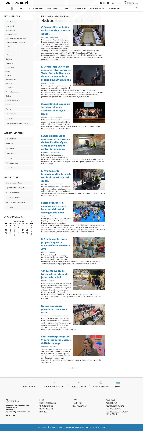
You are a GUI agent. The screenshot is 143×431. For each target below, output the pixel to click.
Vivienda (8, 71)
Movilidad (9, 84)
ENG (120, 3)
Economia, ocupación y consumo (15, 51)
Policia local (9, 88)
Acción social (10, 26)
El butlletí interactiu (101, 387)
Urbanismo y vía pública (13, 100)
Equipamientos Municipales (15, 188)
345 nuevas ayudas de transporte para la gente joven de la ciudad (54, 274)
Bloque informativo (47, 403)
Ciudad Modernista (11, 34)
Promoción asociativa (12, 92)
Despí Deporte (11, 139)
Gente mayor (10, 67)
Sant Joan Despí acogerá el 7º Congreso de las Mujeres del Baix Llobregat (56, 340)
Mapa (75, 400)
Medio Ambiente (11, 79)
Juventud (8, 75)
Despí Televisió (11, 114)
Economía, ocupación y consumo (59, 316)
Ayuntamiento (52, 8)
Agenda (8, 109)
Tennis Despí (10, 168)
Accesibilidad (111, 403)
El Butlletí (43, 412)
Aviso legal (110, 400)
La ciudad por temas (35, 8)
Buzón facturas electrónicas (15, 202)
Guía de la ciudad (80, 406)
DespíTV (118, 387)
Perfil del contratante (13, 193)
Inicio (22, 8)
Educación (9, 55)
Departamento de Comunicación (17, 124)
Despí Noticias (11, 22)
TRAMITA (65, 8)
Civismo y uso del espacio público (16, 38)
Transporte (77, 403)
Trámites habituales (13, 198)
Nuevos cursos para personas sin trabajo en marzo (54, 309)
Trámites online (46, 406)
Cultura (8, 47)
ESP (117, 3)
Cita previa (9, 207)
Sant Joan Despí (16, 2)
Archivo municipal (12, 163)
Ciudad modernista (79, 8)
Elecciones (9, 104)
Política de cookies (114, 409)
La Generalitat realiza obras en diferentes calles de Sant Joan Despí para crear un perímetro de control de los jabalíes (55, 142)
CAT (113, 3)
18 (10, 231)
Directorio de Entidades (14, 183)
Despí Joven (10, 148)
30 (31, 233)
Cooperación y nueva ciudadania (15, 42)
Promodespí (10, 143)
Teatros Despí (10, 153)
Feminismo (9, 63)
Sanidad (8, 96)
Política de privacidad (115, 406)
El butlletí (9, 119)
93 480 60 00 (10, 410)
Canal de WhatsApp (79, 387)
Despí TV (9, 158)
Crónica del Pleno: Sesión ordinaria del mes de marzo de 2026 (56, 30)
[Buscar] (136, 8)
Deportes (9, 59)
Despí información (97, 8)
